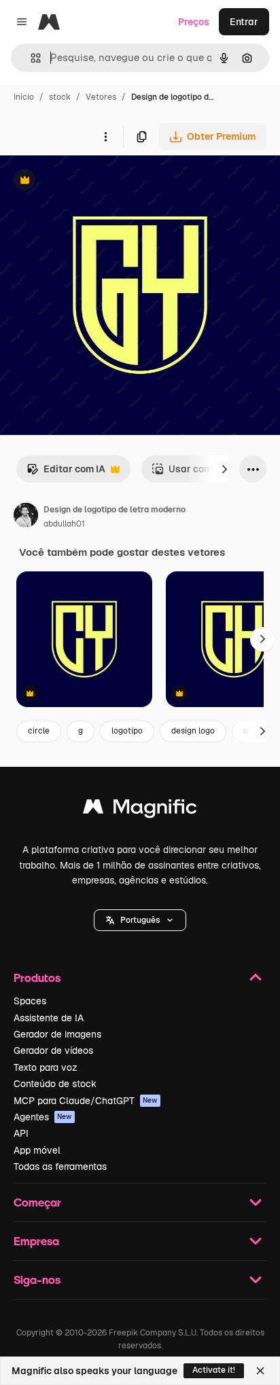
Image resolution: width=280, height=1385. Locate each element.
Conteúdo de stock (55, 1084)
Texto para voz (45, 1067)
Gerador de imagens (57, 1034)
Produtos (37, 977)
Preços (193, 22)
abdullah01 (64, 523)
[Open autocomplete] (30, 58)
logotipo (127, 730)
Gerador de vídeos (53, 1050)
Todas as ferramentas (60, 1166)
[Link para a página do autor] (26, 517)
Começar (37, 1202)
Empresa (36, 1241)
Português (140, 920)
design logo (193, 730)
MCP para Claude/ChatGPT (86, 1101)
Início (24, 97)
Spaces (30, 1001)
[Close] (260, 1371)
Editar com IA (66, 472)
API (21, 1133)
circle (39, 730)
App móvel (37, 1150)
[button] (140, 920)
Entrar (244, 22)
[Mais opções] (105, 136)
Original (87, 181)
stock (60, 97)
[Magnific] (140, 809)
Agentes (43, 1117)
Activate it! (213, 1370)
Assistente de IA (49, 1018)
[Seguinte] (224, 468)
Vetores (101, 97)
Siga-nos (37, 1279)
